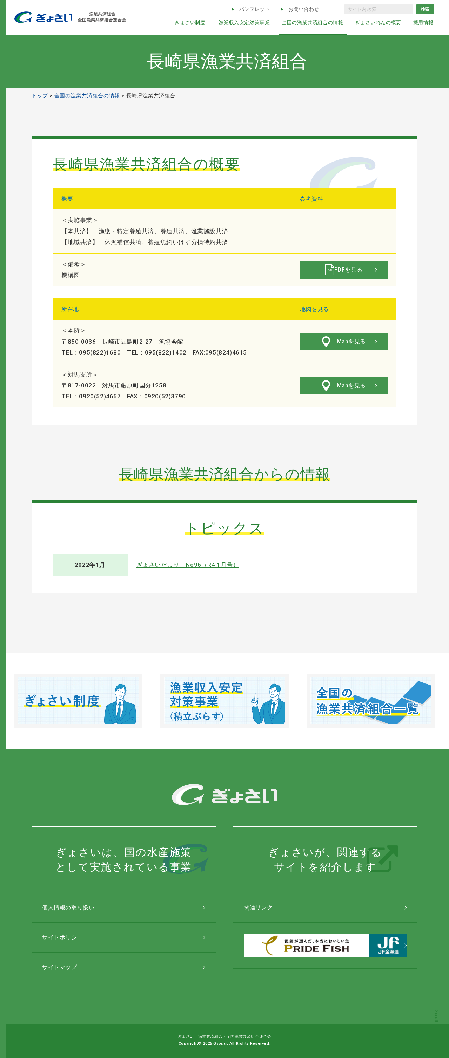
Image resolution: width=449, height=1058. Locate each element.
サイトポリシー (62, 937)
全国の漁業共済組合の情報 (312, 22)
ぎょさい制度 (190, 22)
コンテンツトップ (436, 1024)
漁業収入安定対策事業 (244, 22)
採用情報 (423, 22)
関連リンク (258, 907)
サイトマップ (59, 967)
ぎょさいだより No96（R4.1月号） (187, 564)
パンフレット (254, 9)
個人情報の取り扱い (68, 907)
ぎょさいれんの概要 (378, 22)
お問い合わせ (303, 9)
